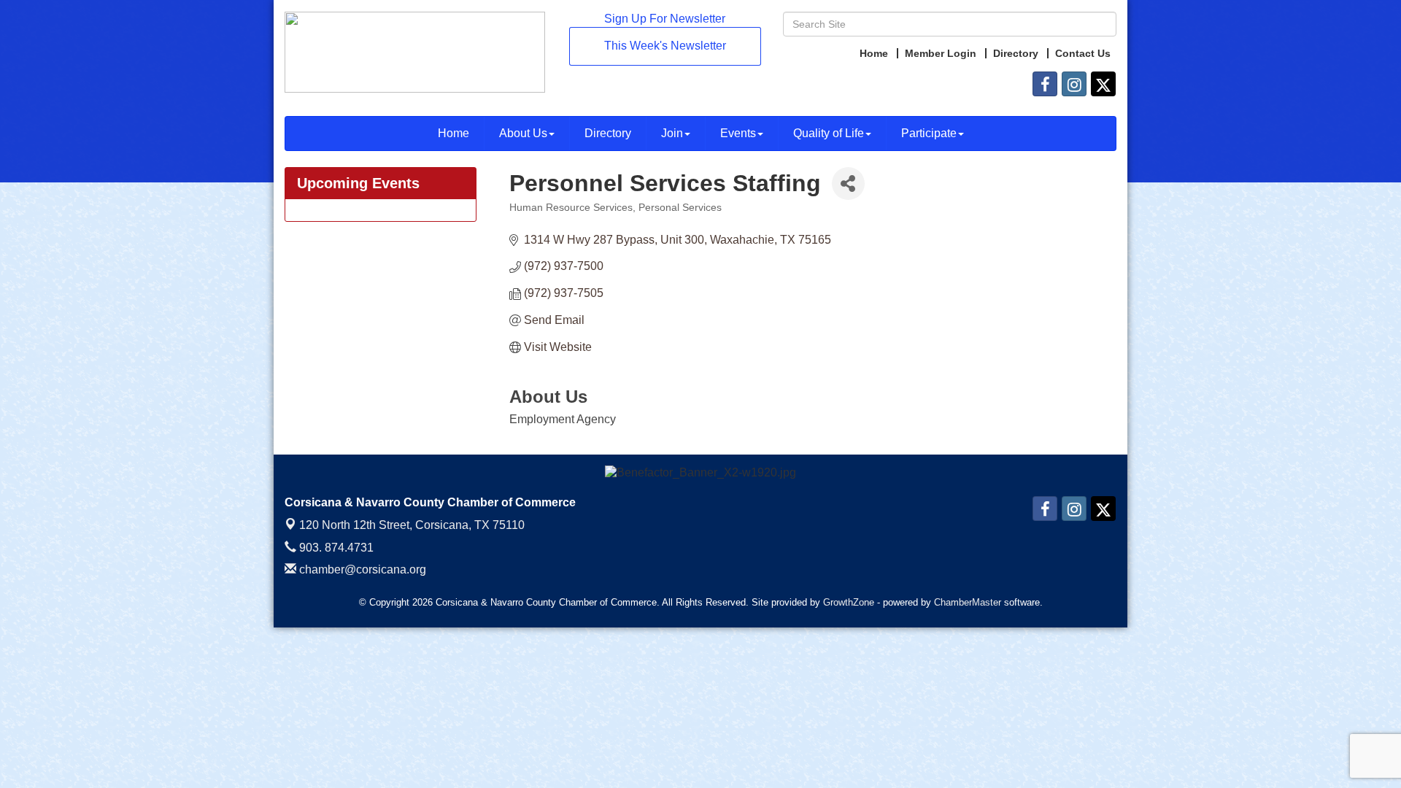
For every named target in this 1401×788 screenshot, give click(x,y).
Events (738, 133)
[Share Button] (848, 183)
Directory (607, 133)
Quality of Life (828, 133)
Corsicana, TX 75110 (412, 525)
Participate (929, 133)
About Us (523, 133)
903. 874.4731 (335, 547)
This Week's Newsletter (665, 45)
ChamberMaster (967, 602)
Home (453, 133)
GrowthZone (848, 602)
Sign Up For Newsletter (664, 18)
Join (672, 133)
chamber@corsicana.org (361, 569)
